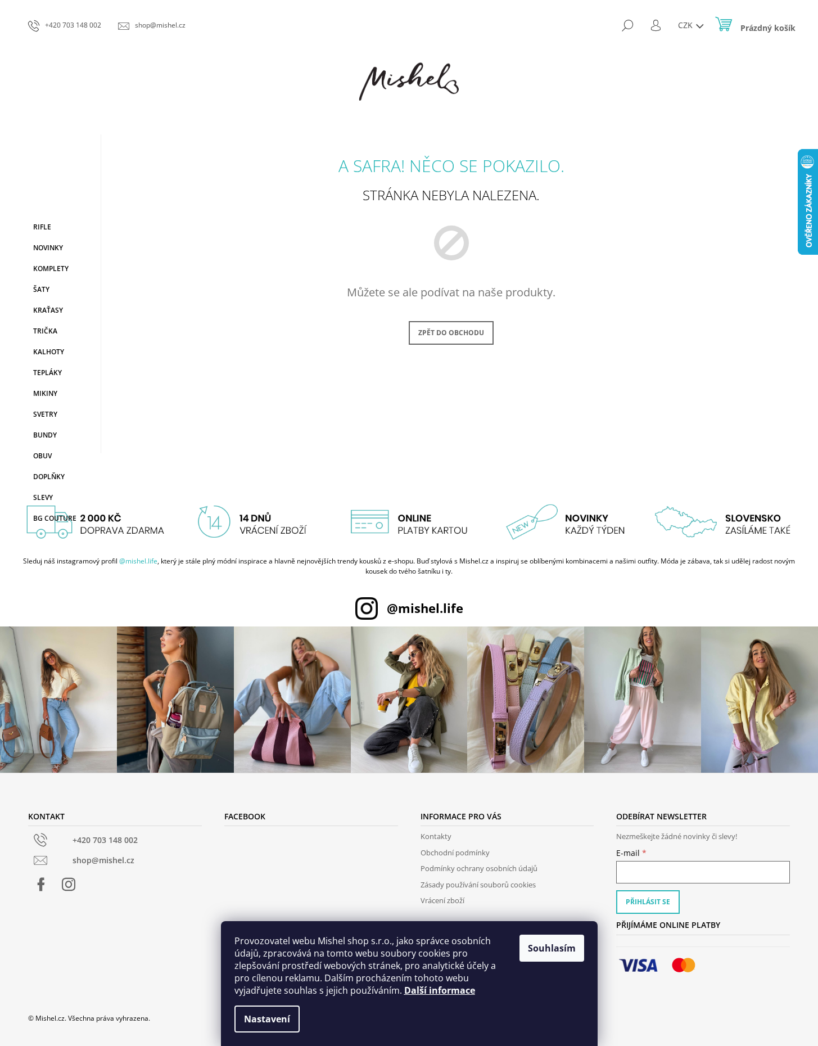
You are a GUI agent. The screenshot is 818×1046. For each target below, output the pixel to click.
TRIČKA (45, 331)
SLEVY (43, 497)
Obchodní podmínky (455, 852)
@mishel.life (138, 561)
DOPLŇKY (49, 476)
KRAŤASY (48, 310)
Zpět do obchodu (451, 332)
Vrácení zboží (442, 900)
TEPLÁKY (47, 372)
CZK (686, 25)
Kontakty (436, 836)
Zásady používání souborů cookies (478, 885)
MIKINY (45, 393)
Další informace (439, 990)
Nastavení (267, 1019)
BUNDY (45, 435)
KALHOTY (48, 352)
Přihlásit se (648, 902)
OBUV (42, 456)
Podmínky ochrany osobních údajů (479, 868)
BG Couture (54, 518)
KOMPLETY (51, 268)
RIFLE (42, 227)
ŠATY (41, 289)
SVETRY (45, 414)
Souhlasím (552, 948)
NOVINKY (48, 248)
